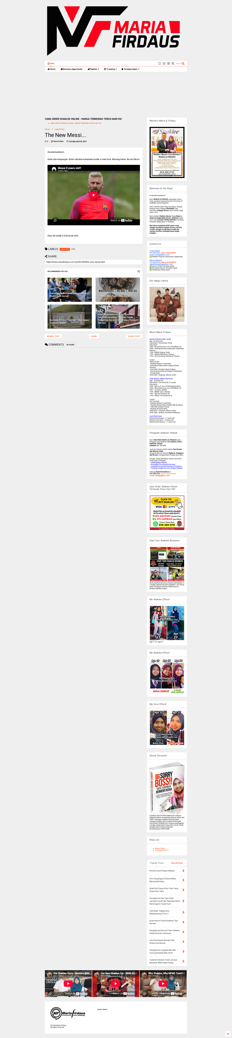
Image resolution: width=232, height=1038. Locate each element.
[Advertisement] (116, 94)
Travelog (110, 69)
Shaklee (93, 69)
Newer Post (53, 336)
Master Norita (160, 848)
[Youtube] (159, 63)
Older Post (134, 336)
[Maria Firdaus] (116, 58)
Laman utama (102, 1009)
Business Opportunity (72, 69)
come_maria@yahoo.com (159, 476)
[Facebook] (173, 63)
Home (52, 69)
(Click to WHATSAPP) (168, 262)
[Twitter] (164, 63)
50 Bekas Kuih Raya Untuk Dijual (114, 296)
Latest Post (59, 129)
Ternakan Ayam (130, 69)
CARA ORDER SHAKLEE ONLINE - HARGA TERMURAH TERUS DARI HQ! (75, 123)
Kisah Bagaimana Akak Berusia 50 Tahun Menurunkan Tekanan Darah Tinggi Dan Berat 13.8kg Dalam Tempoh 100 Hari (118, 318)
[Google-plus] (168, 63)
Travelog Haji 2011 (162, 850)
